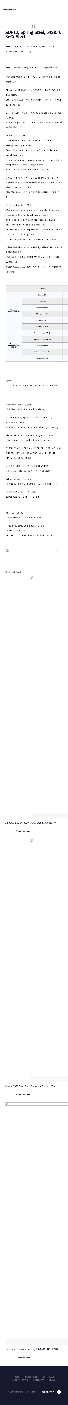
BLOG (52, 1380)
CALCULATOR (20, 1380)
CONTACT (38, 1380)
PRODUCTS (31, 1376)
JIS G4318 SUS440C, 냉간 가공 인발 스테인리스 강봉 (31, 822)
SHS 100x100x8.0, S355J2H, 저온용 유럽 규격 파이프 (31, 1349)
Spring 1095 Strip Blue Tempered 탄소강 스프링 (30, 1086)
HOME (17, 1376)
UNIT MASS (48, 1376)
